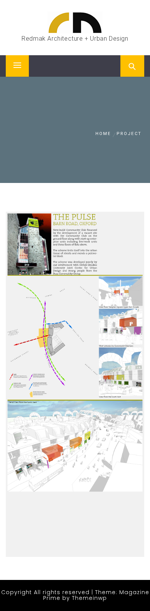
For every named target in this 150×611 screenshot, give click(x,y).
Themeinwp (89, 598)
